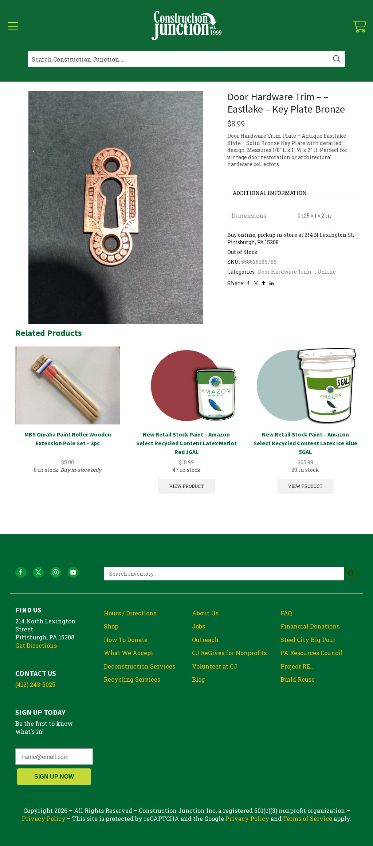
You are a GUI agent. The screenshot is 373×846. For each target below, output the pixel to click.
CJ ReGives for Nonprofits (229, 653)
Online (327, 271)
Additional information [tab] (270, 192)
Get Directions (36, 645)
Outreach (205, 639)
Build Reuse (297, 679)
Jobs (198, 626)
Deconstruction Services (139, 666)
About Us (205, 613)
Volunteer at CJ (214, 666)
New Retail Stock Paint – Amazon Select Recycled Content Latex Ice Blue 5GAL (305, 443)
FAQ (286, 613)
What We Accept (128, 653)
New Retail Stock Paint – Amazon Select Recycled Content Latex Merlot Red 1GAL (186, 443)
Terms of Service (307, 818)
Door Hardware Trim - (286, 271)
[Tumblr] (264, 283)
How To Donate (126, 639)
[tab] (269, 193)
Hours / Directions (130, 613)
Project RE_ (296, 666)
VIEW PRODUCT (186, 486)
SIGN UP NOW (54, 776)
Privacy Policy (44, 818)
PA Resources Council (311, 653)
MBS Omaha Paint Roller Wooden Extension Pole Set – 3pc (67, 439)
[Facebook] (248, 283)
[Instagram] (55, 572)
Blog (198, 679)
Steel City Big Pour (307, 639)
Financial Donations (309, 626)
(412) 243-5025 (35, 684)
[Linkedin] (272, 283)
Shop (111, 626)
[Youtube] (73, 572)
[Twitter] (256, 283)
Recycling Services (132, 679)
